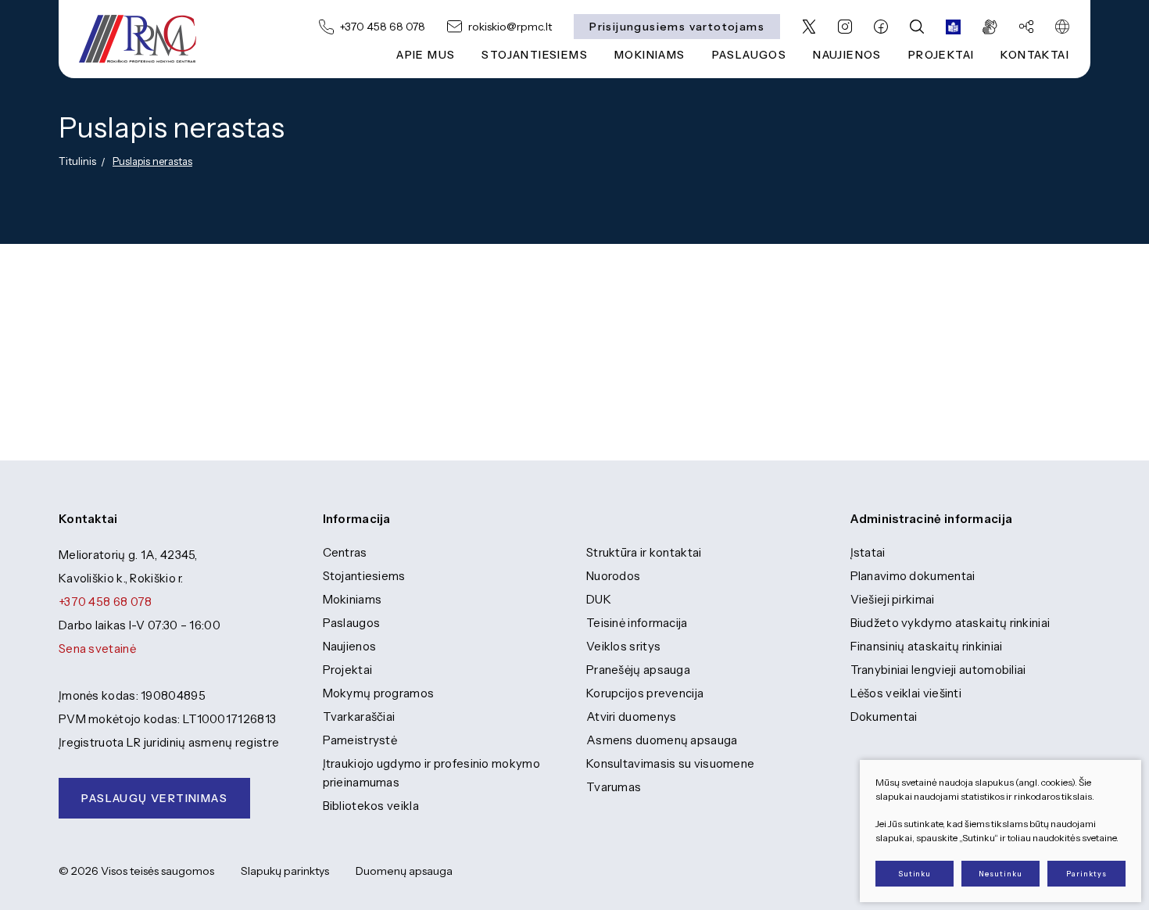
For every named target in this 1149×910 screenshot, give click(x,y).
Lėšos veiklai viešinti (906, 693)
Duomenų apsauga (404, 871)
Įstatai (868, 552)
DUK (598, 599)
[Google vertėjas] (1062, 26)
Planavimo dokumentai (912, 575)
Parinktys (1086, 873)
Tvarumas (613, 786)
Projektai (348, 669)
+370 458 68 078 (105, 601)
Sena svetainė (97, 648)
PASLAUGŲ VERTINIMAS (154, 798)
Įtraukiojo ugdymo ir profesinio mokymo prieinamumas (431, 773)
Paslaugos (352, 622)
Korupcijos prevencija (644, 693)
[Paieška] (917, 26)
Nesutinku (1000, 873)
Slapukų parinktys (285, 871)
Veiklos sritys (623, 646)
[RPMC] (137, 39)
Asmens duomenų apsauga (662, 740)
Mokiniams (352, 599)
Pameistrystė (360, 740)
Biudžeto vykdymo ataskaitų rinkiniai (950, 622)
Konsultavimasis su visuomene (670, 763)
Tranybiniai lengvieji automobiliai (938, 669)
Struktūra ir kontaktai (644, 552)
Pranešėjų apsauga (638, 669)
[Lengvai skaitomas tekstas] (953, 26)
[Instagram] (845, 27)
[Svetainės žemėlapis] (1026, 26)
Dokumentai (884, 716)
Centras (345, 552)
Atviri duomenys (631, 716)
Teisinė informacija (637, 622)
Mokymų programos (379, 693)
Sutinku (914, 873)
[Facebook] (881, 27)
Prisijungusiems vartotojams (676, 27)
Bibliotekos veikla (371, 805)
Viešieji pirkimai (892, 599)
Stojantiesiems (534, 55)
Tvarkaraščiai (359, 716)
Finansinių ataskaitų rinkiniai (926, 646)
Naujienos (350, 646)
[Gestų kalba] (990, 26)
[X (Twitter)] (809, 27)
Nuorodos (613, 575)
